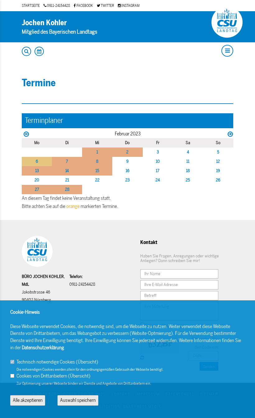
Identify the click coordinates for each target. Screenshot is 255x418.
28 (67, 189)
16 (127, 170)
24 (157, 180)
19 (218, 170)
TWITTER (107, 5)
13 (37, 170)
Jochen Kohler (44, 22)
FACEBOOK (84, 5)
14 (67, 170)
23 (127, 180)
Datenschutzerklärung (43, 347)
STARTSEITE (31, 5)
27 (37, 189)
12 (218, 161)
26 (218, 180)
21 (67, 180)
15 (97, 170)
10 (158, 161)
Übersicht (87, 362)
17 (158, 170)
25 (188, 180)
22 (97, 180)
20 (37, 180)
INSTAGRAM (130, 5)
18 (188, 170)
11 (187, 161)
